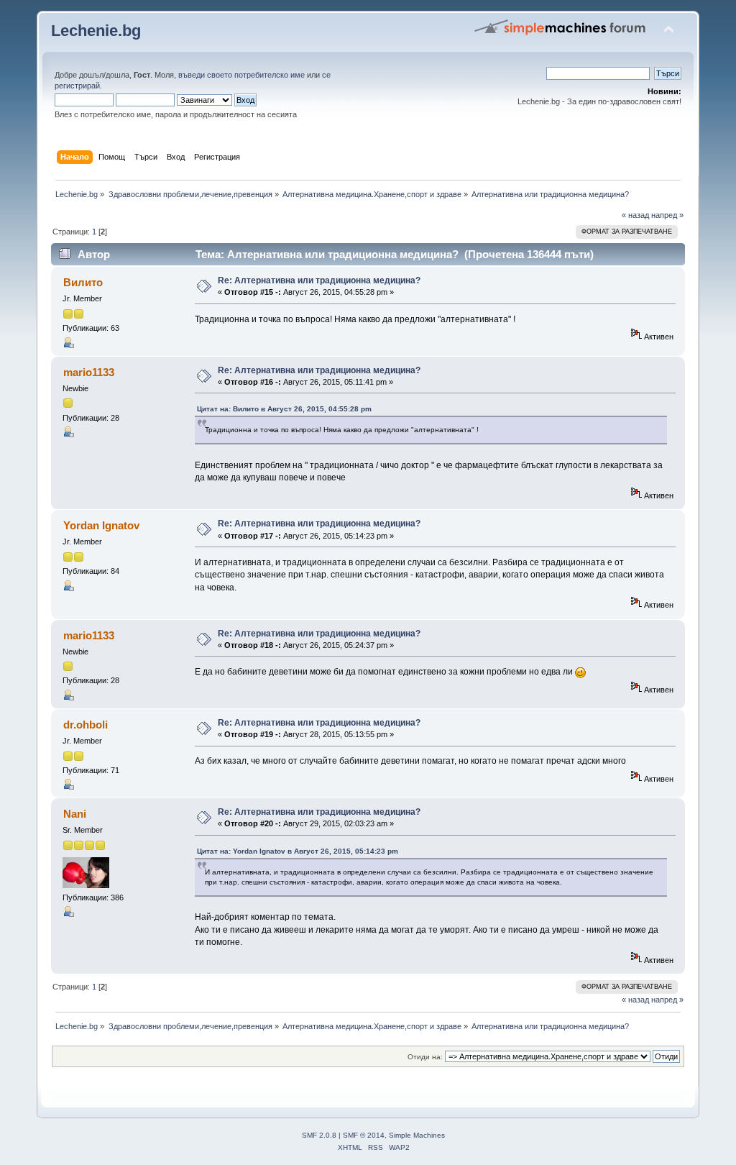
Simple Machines (417, 1135)
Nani (74, 814)
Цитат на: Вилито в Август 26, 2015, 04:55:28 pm (284, 409)
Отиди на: (425, 1057)
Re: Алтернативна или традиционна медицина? (319, 280)
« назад (635, 215)
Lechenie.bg (96, 31)
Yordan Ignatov (101, 525)
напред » (667, 215)
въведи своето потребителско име (241, 74)
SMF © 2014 (364, 1135)
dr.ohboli (85, 724)
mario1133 (88, 372)
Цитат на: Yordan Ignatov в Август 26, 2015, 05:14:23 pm (297, 851)
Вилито (83, 282)
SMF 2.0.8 (319, 1135)
